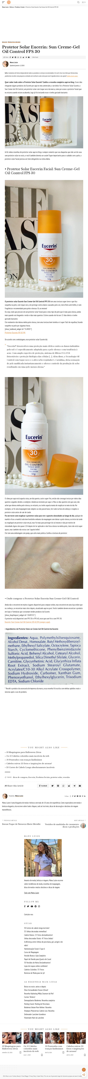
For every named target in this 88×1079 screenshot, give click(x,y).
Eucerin (31, 777)
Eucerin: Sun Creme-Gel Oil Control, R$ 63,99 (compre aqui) (27, 622)
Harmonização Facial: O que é (34, 948)
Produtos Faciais (14, 42)
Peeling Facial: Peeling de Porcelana (36, 1004)
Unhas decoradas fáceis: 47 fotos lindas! (38, 938)
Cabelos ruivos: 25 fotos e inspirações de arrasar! (29, 763)
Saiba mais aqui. (72, 76)
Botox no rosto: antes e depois (35, 986)
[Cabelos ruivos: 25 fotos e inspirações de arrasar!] (76, 1038)
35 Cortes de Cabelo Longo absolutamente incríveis (30, 767)
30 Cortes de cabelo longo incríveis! (36, 928)
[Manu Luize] (9, 2)
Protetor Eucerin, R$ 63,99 (15, 332)
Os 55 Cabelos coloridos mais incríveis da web (27, 756)
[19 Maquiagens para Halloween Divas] (11, 1038)
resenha (66, 777)
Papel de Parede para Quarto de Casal (37, 959)
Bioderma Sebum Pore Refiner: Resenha (37, 1007)
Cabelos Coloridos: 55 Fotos (34, 969)
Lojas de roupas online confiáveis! (36, 966)
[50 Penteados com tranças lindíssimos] (54, 1038)
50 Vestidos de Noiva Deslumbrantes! (37, 962)
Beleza (4, 42)
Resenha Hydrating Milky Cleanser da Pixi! (39, 993)
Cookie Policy (40, 1076)
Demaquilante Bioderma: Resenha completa (39, 1000)
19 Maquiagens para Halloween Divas (23, 752)
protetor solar (56, 777)
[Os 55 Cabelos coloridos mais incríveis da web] (33, 1038)
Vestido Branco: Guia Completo (35, 955)
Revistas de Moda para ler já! (34, 973)
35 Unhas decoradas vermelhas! (35, 931)
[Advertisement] (44, 24)
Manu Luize (14, 62)
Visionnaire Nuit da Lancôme (34, 1017)
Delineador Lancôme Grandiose (35, 1014)
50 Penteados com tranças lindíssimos (24, 760)
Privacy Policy (33, 1076)
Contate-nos (28, 914)
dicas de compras (20, 777)
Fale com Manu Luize (31, 892)
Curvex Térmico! (29, 997)
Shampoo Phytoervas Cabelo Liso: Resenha (39, 1011)
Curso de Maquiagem (31, 952)
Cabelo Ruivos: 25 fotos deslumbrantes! (38, 935)
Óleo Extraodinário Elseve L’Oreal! (36, 990)
